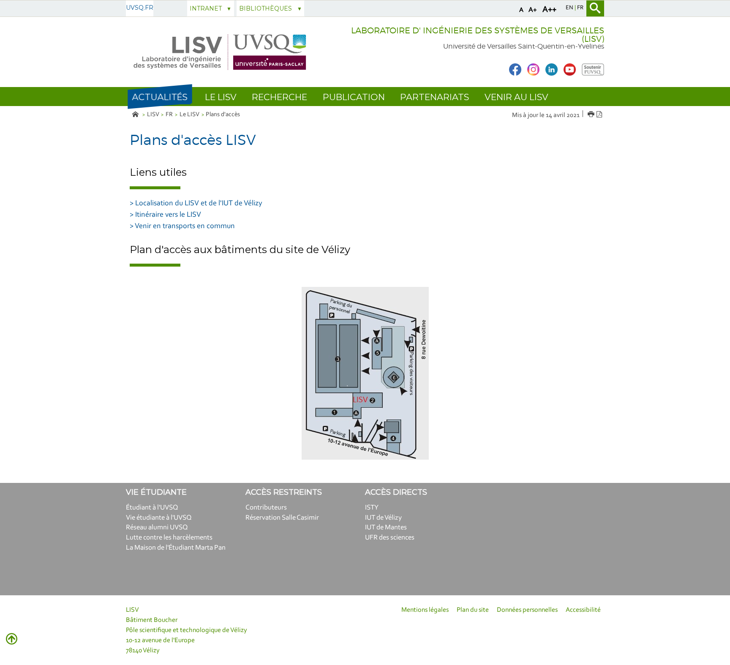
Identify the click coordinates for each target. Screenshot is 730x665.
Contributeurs (266, 507)
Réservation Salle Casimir (282, 517)
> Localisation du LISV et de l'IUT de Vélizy (196, 203)
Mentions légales (425, 610)
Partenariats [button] (434, 97)
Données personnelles (527, 610)
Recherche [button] (279, 97)
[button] (160, 96)
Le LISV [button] (221, 97)
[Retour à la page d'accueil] (220, 52)
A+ (532, 10)
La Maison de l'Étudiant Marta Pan (176, 547)
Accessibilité (583, 610)
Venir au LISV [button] (516, 97)
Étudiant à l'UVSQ (152, 507)
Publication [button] (354, 97)
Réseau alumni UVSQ (157, 527)
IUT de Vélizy (383, 517)
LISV (153, 115)
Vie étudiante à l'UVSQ (159, 517)
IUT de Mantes (386, 527)
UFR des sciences (389, 537)
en (570, 8)
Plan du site (473, 610)
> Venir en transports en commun (182, 226)
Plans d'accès (223, 115)
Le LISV (189, 115)
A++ (549, 9)
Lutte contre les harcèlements (169, 537)
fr (580, 8)
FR (169, 115)
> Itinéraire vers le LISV (165, 215)
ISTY (372, 507)
